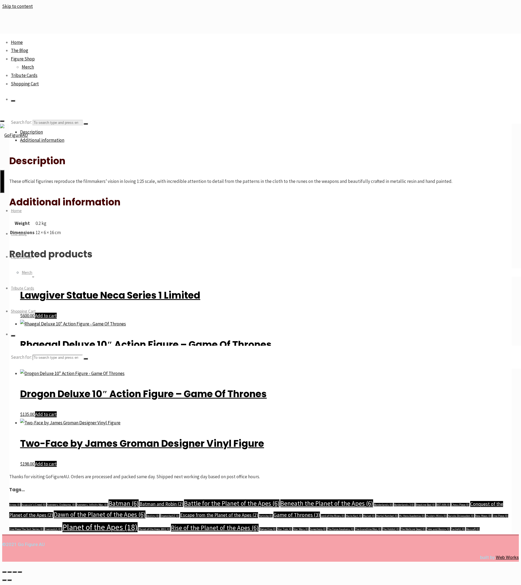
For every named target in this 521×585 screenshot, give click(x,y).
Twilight (458, 529)
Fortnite (266, 516)
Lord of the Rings (333, 516)
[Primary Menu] (2, 181)
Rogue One (267, 529)
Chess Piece (460, 504)
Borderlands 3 (404, 504)
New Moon (483, 516)
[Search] (13, 101)
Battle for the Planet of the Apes (231, 503)
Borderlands (383, 504)
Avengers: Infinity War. (92, 504)
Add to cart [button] (46, 414)
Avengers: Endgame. (61, 504)
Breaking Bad (425, 504)
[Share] (14, 572)
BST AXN (443, 504)
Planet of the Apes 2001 (154, 529)
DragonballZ (169, 516)
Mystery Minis (436, 516)
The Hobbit (391, 529)
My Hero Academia (412, 516)
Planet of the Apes (100, 527)
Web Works (507, 557)
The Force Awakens (340, 529)
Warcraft (473, 529)
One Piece (500, 516)
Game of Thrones (297, 515)
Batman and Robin (161, 504)
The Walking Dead (413, 529)
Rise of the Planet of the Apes (215, 528)
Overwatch (53, 529)
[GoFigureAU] (14, 135)
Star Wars (301, 529)
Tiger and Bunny (438, 529)
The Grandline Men (368, 529)
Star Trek (284, 529)
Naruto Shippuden (461, 516)
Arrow (15, 504)
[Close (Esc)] (20, 572)
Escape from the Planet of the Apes (219, 515)
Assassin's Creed (33, 504)
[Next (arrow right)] (9, 580)
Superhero (318, 529)
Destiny (153, 516)
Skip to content (17, 6)
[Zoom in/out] (4, 572)
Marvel (369, 516)
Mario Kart (354, 516)
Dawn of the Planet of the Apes (99, 514)
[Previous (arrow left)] (4, 580)
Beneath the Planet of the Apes (326, 503)
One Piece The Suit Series (26, 529)
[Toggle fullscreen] (9, 572)
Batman (124, 503)
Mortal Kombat (387, 516)
